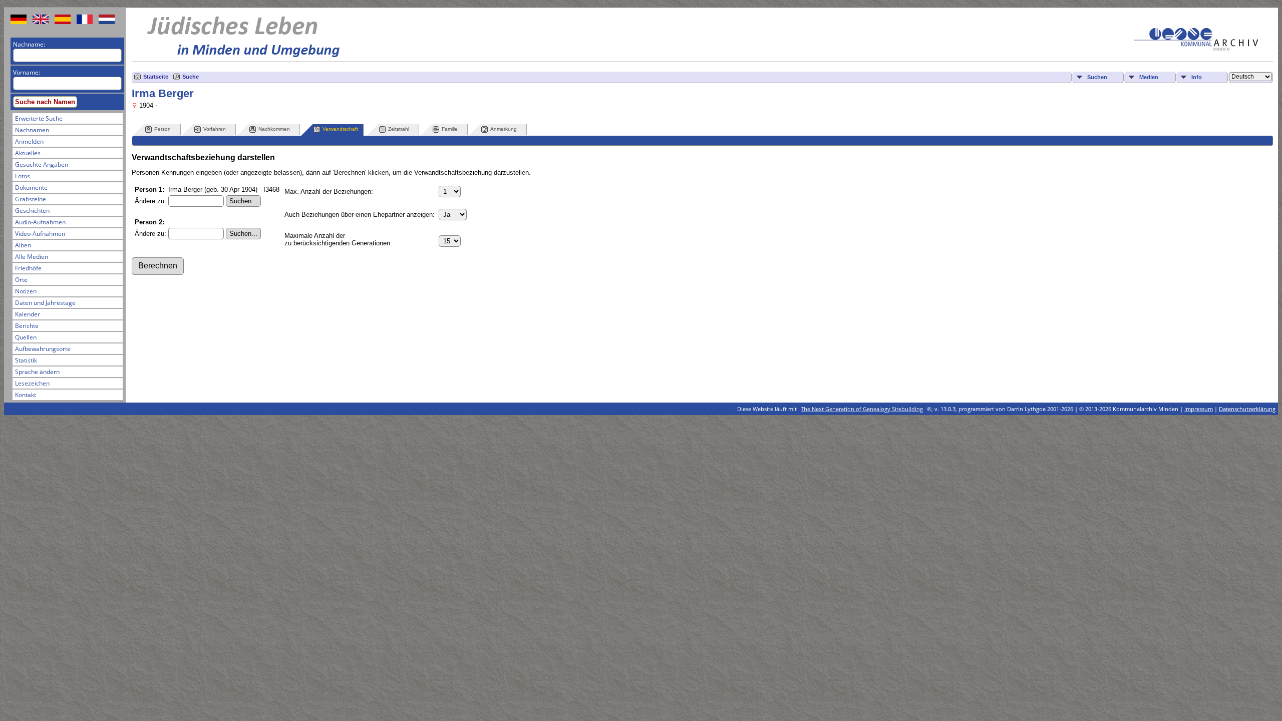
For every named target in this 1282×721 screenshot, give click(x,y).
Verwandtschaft (340, 129)
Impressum (1198, 409)
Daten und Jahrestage (45, 302)
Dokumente (31, 187)
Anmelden (29, 141)
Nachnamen (32, 130)
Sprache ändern (37, 372)
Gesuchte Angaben (41, 164)
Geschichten (32, 210)
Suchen (1097, 77)
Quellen (26, 337)
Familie (450, 129)
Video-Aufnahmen (40, 233)
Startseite (155, 77)
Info (1196, 77)
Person (162, 129)
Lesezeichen (32, 383)
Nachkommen (274, 129)
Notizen (26, 291)
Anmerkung (503, 129)
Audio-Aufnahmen (40, 222)
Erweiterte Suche (39, 118)
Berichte (27, 325)
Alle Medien (31, 256)
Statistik (26, 360)
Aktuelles (28, 153)
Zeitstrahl (398, 129)
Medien (1148, 77)
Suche (190, 77)
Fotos (22, 176)
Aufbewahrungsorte (43, 348)
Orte (21, 279)
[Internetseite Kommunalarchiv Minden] (1195, 48)
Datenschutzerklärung (1247, 409)
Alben (23, 245)
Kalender (27, 314)
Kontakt (25, 395)
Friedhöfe (28, 268)
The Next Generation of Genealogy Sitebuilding (862, 409)
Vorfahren (214, 129)
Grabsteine (30, 199)
